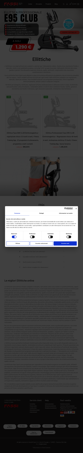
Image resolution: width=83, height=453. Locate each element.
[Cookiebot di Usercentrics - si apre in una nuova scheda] (65, 208)
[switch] (32, 237)
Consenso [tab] (17, 213)
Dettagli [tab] (41, 213)
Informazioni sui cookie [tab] (65, 213)
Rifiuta (18, 243)
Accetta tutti (65, 243)
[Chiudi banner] (76, 208)
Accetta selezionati (41, 243)
